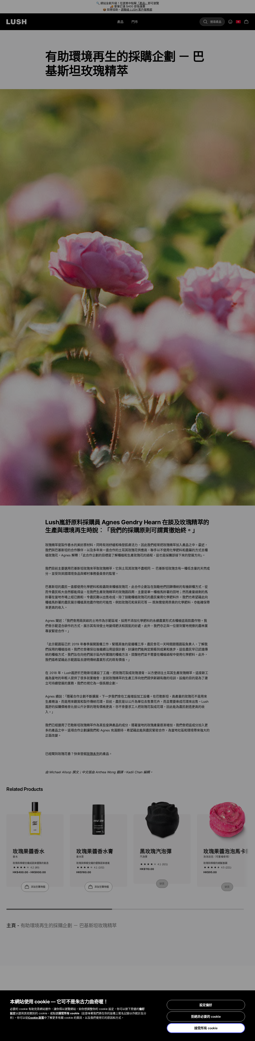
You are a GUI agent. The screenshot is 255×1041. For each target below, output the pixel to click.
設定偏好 (205, 1005)
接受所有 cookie (206, 1028)
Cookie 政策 (36, 1017)
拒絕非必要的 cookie (206, 1016)
